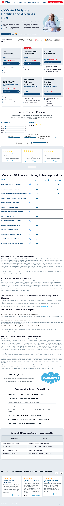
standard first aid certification (44, 280)
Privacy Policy (59, 503)
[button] (17, 2)
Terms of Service (52, 503)
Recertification (27, 2)
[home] (5, 2)
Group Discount (35, 2)
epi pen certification (44, 306)
